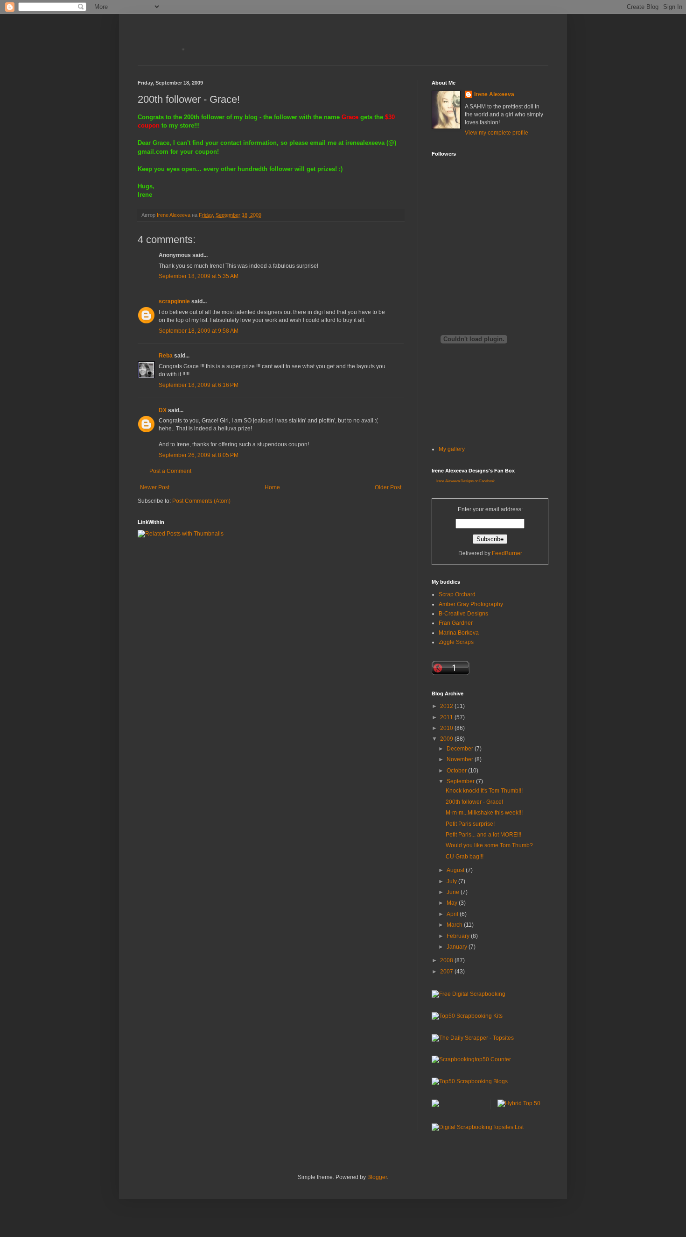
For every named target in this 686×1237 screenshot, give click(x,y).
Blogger (377, 1177)
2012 (447, 706)
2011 (447, 717)
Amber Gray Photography (471, 604)
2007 (447, 971)
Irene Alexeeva (494, 94)
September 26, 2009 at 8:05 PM (198, 455)
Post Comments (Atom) (201, 501)
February (459, 936)
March (455, 925)
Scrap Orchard (457, 594)
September (461, 781)
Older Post (388, 487)
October (457, 770)
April (453, 914)
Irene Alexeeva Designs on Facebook (465, 481)
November (461, 759)
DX (163, 410)
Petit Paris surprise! (470, 824)
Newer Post (154, 487)
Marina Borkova (459, 632)
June (454, 892)
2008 (447, 960)
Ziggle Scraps (456, 642)
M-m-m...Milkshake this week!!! (484, 812)
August (456, 870)
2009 (447, 739)
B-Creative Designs (463, 613)
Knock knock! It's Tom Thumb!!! (484, 790)
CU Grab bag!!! (464, 856)
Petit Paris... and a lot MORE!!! (483, 834)
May (453, 903)
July (452, 881)
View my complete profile (496, 132)
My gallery (452, 449)
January (458, 947)
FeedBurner (507, 553)
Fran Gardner (456, 623)
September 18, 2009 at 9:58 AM (198, 331)
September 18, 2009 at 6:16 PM (198, 385)
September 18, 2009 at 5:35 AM (198, 276)
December (461, 748)
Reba (166, 355)
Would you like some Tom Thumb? (489, 845)
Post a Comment (170, 471)
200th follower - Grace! (474, 802)
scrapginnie (174, 301)
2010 (447, 728)
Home (272, 487)
